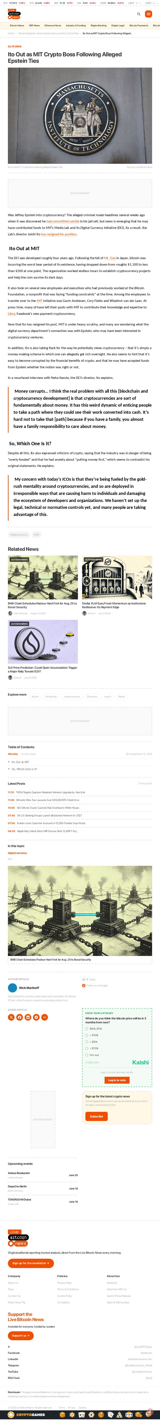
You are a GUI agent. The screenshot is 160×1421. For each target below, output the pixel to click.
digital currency (17, 853)
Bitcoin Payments (139, 25)
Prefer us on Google (95, 985)
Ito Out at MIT (20, 762)
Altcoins (13, 753)
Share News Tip (16, 1302)
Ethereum (92, 696)
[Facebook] (19, 1017)
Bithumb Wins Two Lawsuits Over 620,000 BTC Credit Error (48, 800)
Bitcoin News (17, 25)
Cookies (82, 1407)
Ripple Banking (99, 25)
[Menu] (148, 14)
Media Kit (112, 1282)
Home (11, 33)
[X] (11, 1017)
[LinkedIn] (28, 1017)
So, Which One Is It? (24, 769)
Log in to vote (117, 1080)
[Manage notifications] (150, 1411)
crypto (107, 696)
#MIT (37, 534)
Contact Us (14, 1295)
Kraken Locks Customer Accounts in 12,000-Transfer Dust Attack (51, 823)
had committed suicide (62, 221)
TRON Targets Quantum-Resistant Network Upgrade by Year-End (50, 792)
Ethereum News (53, 25)
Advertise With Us (117, 1289)
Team (11, 1289)
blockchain (51, 696)
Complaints (63, 1302)
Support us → (21, 1335)
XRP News (34, 25)
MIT (10, 859)
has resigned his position (59, 234)
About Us (13, 1282)
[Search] (138, 14)
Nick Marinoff (29, 988)
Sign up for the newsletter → (30, 1263)
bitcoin (35, 696)
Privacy (71, 1407)
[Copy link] (44, 1017)
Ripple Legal (117, 25)
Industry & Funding (76, 25)
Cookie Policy (64, 1295)
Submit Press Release (119, 1295)
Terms (62, 1407)
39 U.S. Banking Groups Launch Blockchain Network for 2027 (49, 815)
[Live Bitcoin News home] (15, 14)
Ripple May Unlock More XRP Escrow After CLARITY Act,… (48, 831)
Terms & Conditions (68, 1289)
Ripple (121, 696)
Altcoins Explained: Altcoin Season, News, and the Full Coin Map (48, 33)
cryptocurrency (72, 696)
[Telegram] (36, 1017)
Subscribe (96, 1116)
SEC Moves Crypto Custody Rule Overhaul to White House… (48, 807)
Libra (11, 314)
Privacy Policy (64, 1282)
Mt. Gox (110, 258)
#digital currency (19, 534)
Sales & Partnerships (118, 1302)
